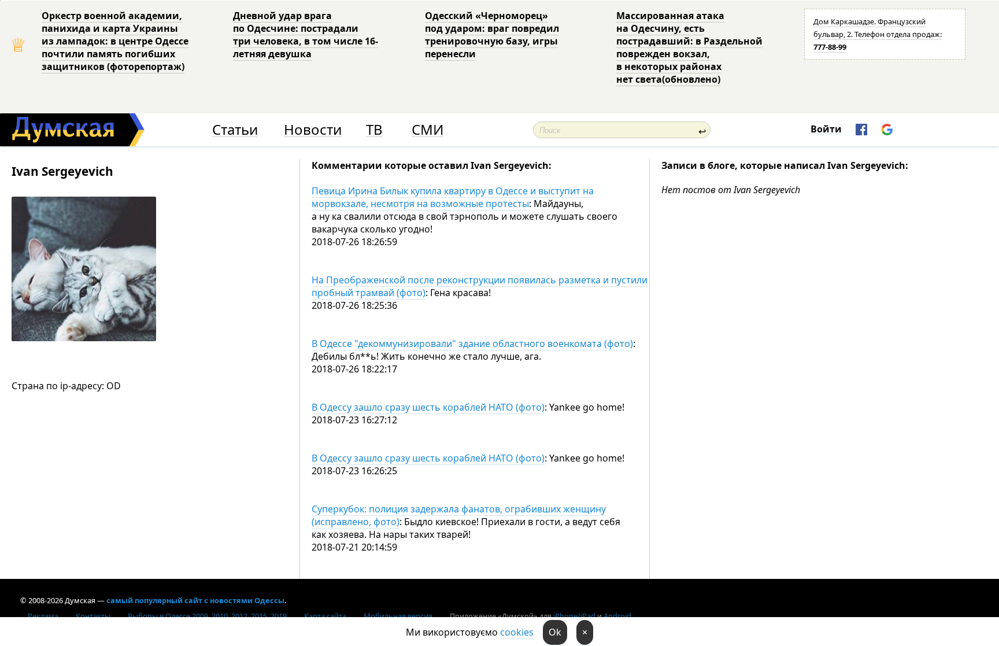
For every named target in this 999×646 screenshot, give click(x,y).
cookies (517, 632)
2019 (279, 616)
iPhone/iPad (574, 616)
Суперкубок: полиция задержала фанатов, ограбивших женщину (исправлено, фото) (459, 515)
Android (617, 616)
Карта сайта (325, 616)
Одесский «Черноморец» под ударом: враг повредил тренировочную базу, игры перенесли (492, 34)
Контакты (93, 616)
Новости (313, 130)
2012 (239, 616)
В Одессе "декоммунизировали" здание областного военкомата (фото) (472, 343)
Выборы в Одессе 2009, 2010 (178, 616)
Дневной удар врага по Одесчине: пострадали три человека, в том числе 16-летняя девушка (305, 34)
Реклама (43, 616)
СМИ (427, 130)
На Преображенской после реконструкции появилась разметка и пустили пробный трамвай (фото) (480, 286)
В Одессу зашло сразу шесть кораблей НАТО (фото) (428, 407)
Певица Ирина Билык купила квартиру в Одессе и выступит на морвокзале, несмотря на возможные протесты (453, 197)
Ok (555, 632)
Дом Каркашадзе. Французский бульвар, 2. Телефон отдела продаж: (877, 34)
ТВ (374, 130)
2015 (259, 616)
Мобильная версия (398, 616)
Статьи (235, 130)
